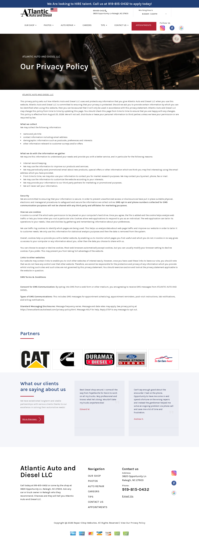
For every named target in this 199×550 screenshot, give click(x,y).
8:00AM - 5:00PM (149, 14)
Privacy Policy (138, 523)
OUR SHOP (29, 25)
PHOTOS (47, 25)
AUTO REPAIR (67, 25)
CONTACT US (120, 25)
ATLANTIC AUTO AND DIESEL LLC (41, 56)
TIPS (103, 25)
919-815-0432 (118, 4)
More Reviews (29, 419)
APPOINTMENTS (143, 25)
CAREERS (87, 25)
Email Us (127, 496)
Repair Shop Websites (85, 523)
